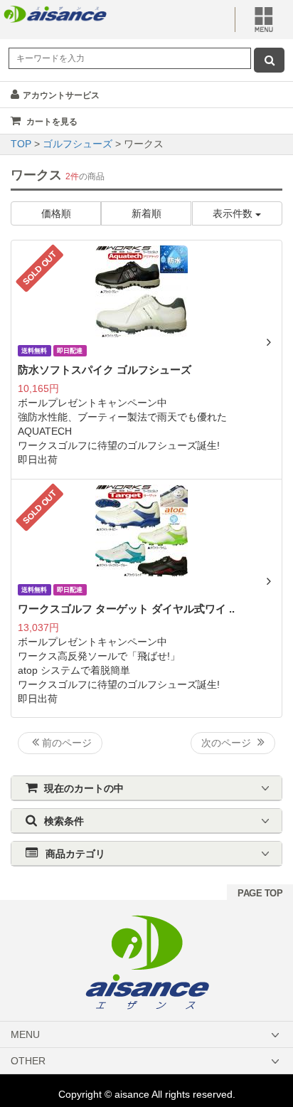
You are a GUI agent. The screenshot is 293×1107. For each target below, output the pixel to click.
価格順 (56, 213)
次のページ (227, 742)
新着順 (146, 213)
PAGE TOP (260, 893)
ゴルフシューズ (79, 143)
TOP (22, 143)
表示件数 (234, 213)
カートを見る (51, 122)
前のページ (65, 742)
